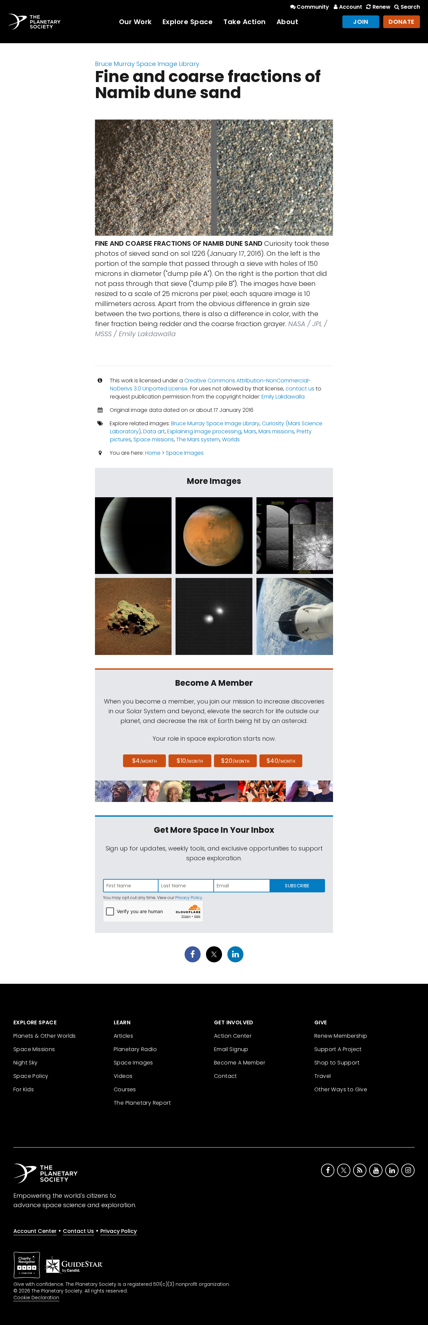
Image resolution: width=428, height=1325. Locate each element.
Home (152, 453)
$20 (235, 760)
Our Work (135, 21)
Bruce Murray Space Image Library (147, 64)
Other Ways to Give (340, 1089)
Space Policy (30, 1076)
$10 (190, 760)
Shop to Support (336, 1062)
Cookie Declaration (36, 1297)
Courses (125, 1089)
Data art (154, 431)
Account (350, 7)
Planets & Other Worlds (44, 1036)
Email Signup (231, 1049)
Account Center (35, 1231)
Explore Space (188, 21)
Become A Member (239, 1062)
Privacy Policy (188, 897)
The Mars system (198, 439)
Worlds (231, 439)
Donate (402, 21)
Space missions (153, 439)
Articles (123, 1036)
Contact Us (78, 1231)
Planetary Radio (135, 1049)
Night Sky (25, 1062)
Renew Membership (340, 1036)
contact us (300, 388)
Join (360, 21)
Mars (250, 431)
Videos (123, 1076)
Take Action (244, 21)
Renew (381, 7)
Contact (225, 1076)
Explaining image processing (204, 431)
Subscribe (297, 885)
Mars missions (276, 431)
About (288, 21)
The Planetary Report (142, 1103)
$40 (280, 760)
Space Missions (34, 1049)
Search (410, 7)
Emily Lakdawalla (283, 396)
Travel (322, 1076)
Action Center (232, 1036)
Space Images (185, 453)
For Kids (23, 1089)
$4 (144, 760)
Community (313, 7)
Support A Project (338, 1049)
